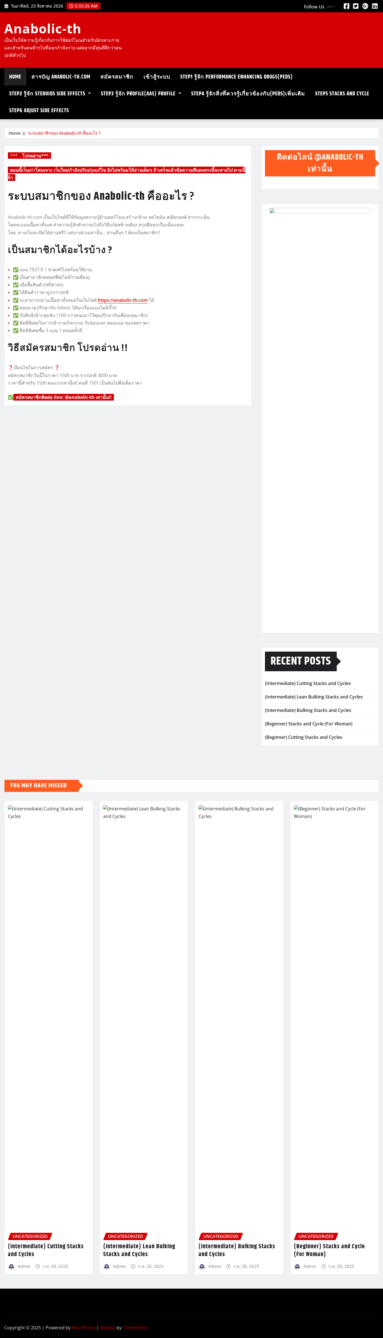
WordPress (83, 1328)
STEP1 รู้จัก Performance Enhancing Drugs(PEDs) (236, 77)
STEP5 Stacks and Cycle (342, 94)
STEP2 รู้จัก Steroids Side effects (48, 94)
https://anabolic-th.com (123, 300)
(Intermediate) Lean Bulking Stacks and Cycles (314, 697)
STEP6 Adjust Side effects (39, 111)
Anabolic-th (42, 28)
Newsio (108, 1328)
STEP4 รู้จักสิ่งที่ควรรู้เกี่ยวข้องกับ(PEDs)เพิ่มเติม (248, 94)
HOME (15, 77)
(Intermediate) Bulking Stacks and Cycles (308, 710)
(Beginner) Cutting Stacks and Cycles (303, 737)
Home (15, 133)
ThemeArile (135, 1328)
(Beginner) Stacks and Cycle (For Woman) (308, 724)
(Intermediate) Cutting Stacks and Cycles (308, 683)
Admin (24, 1266)
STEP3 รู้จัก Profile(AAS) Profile (139, 94)
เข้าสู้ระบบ (157, 77)
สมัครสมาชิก (116, 77)
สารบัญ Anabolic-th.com (60, 77)
